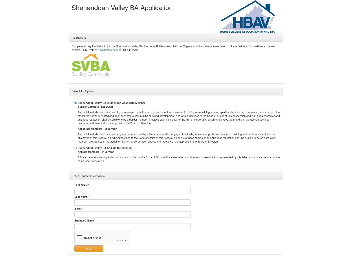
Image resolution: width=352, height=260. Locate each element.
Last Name (81, 196)
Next (88, 248)
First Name (81, 185)
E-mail (78, 208)
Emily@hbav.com (108, 50)
